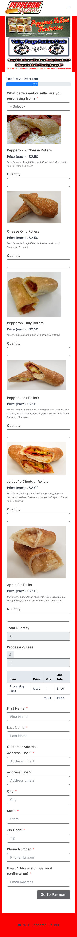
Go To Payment (54, 894)
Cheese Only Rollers (23, 231)
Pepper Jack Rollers (23, 398)
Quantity (14, 174)
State (11, 811)
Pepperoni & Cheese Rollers (29, 150)
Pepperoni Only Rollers (25, 323)
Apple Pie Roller (19, 585)
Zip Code (14, 830)
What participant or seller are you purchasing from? (34, 95)
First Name (15, 708)
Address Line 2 (19, 772)
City (10, 791)
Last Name (15, 728)
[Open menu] (68, 8)
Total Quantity (18, 628)
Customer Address (22, 747)
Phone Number (19, 849)
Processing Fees (20, 647)
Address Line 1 (19, 753)
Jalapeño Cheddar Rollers (28, 481)
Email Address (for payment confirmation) (29, 871)
